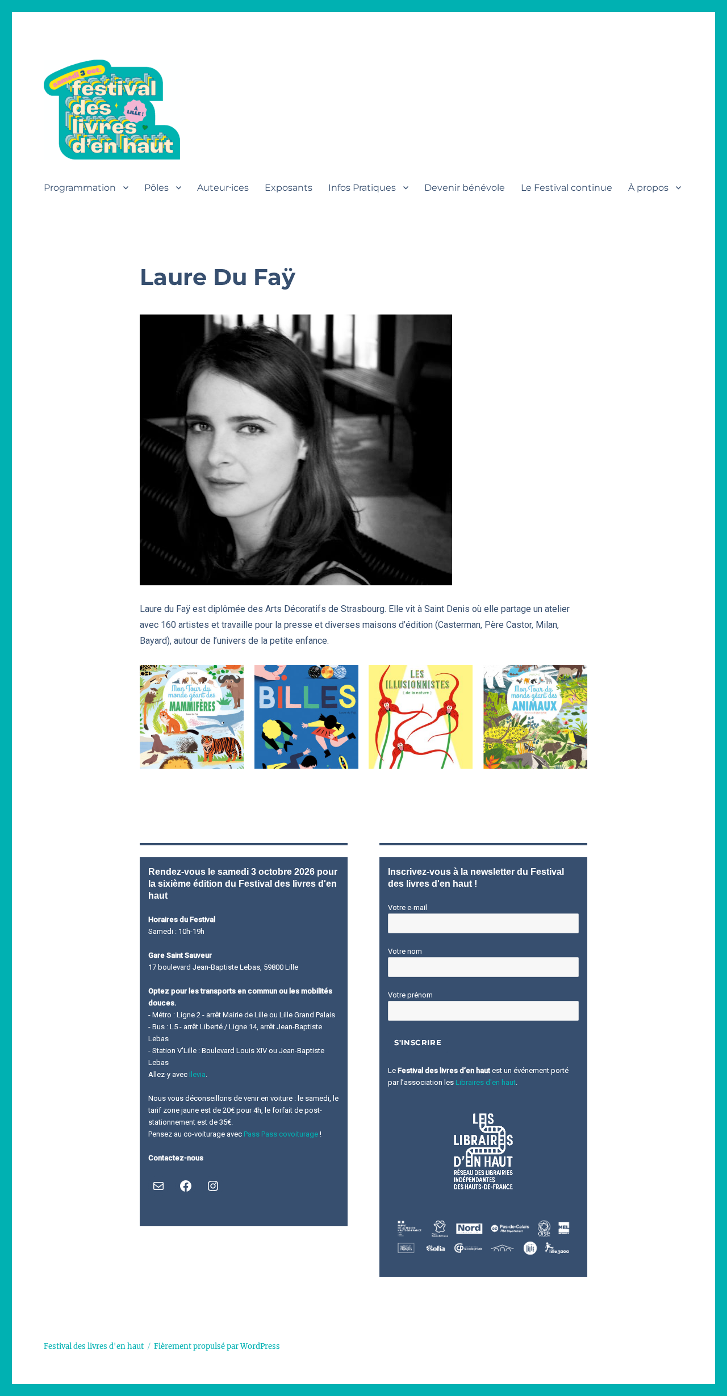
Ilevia (197, 1074)
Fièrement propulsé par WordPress (217, 1346)
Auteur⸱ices (223, 187)
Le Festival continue (566, 187)
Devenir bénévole (464, 187)
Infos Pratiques (362, 187)
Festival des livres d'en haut (94, 1346)
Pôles (156, 187)
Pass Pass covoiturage (281, 1134)
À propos (648, 187)
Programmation (80, 187)
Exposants (288, 187)
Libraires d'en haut (486, 1082)
